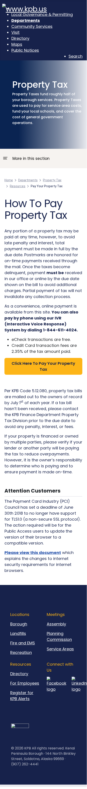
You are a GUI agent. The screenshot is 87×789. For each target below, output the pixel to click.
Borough (18, 624)
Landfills (18, 633)
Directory (19, 673)
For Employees (24, 683)
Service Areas (60, 649)
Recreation (21, 652)
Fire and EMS (22, 643)
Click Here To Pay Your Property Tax (43, 366)
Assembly (56, 624)
